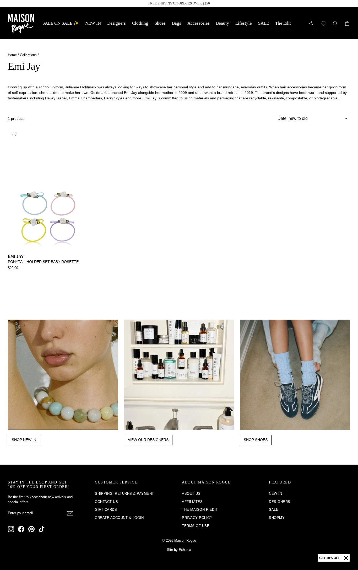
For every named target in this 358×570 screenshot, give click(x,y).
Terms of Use (195, 526)
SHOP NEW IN (24, 440)
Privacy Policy (197, 518)
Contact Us (106, 502)
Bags (176, 23)
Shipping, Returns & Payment (124, 494)
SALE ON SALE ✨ (60, 23)
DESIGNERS (279, 502)
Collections (28, 55)
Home (12, 55)
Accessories (198, 23)
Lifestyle (243, 23)
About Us (191, 494)
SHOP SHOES (256, 440)
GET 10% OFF (329, 558)
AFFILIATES (192, 502)
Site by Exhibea (179, 550)
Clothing (140, 23)
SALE (263, 23)
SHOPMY (277, 518)
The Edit (283, 23)
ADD (48, 244)
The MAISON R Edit (200, 510)
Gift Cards (106, 510)
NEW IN (93, 23)
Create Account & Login (119, 518)
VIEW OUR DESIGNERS (148, 440)
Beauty (222, 23)
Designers (116, 23)
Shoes (160, 23)
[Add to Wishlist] (14, 134)
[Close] (346, 558)
